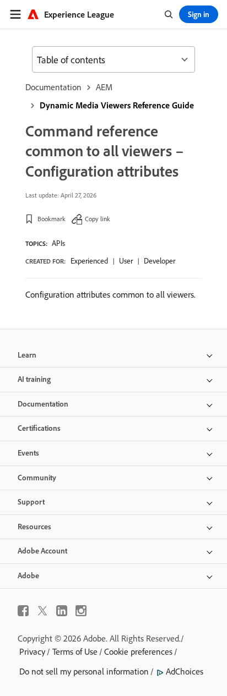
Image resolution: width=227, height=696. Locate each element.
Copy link (97, 219)
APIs (58, 243)
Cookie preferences (138, 651)
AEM (104, 86)
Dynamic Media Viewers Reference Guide (117, 105)
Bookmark (51, 219)
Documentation (53, 86)
